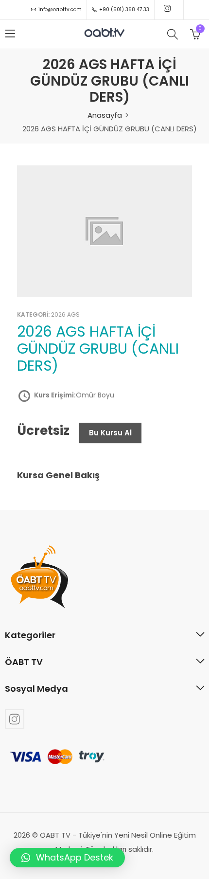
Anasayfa (104, 115)
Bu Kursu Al (110, 433)
